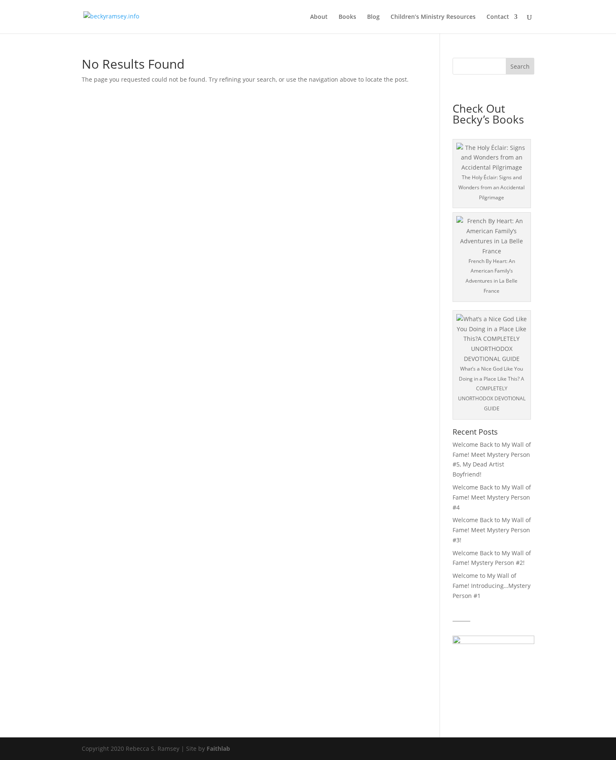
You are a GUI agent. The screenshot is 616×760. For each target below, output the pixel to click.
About (319, 17)
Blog (373, 17)
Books (347, 17)
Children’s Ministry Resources (433, 17)
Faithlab (218, 748)
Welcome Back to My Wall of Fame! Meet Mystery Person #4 (492, 497)
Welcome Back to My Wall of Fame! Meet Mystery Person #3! (492, 530)
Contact (498, 17)
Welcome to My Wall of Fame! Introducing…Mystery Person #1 (492, 586)
